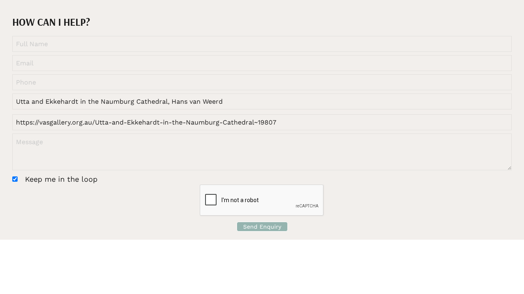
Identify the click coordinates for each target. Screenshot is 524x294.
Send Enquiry (262, 226)
